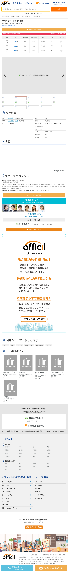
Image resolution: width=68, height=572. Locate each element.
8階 (7, 50)
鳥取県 (10, 118)
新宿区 (48, 447)
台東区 (48, 450)
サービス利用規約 (40, 495)
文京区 (6, 453)
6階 (7, 46)
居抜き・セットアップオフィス (10, 508)
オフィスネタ (5, 501)
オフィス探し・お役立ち (8, 488)
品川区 (20, 450)
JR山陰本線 (11, 121)
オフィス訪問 (5, 498)
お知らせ (37, 491)
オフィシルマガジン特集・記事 (16, 477)
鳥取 (12, 345)
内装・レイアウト (6, 491)
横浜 (20, 466)
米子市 (14, 118)
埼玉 (34, 466)
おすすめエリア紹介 (7, 495)
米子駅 (16, 121)
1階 (7, 41)
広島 (6, 466)
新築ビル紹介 (5, 485)
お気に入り (39, 13)
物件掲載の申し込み (34, 527)
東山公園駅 (39, 345)
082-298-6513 (26, 223)
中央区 (20, 447)
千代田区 (7, 447)
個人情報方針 (38, 498)
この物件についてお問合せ (34, 29)
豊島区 (20, 453)
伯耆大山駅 (29, 345)
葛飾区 (48, 456)
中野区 (34, 453)
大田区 (34, 450)
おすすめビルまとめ (7, 482)
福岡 (48, 463)
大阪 (20, 463)
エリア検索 (7, 439)
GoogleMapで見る (60, 171)
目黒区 (48, 453)
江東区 (20, 456)
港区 (34, 447)
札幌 (6, 469)
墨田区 (34, 456)
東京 (6, 463)
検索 (58, 9)
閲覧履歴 (29, 13)
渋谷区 (6, 450)
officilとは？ (38, 482)
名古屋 (34, 463)
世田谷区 (7, 456)
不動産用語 (5, 504)
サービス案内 (41, 477)
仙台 (20, 469)
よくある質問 (38, 485)
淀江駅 (19, 345)
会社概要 (37, 488)
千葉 (48, 466)
